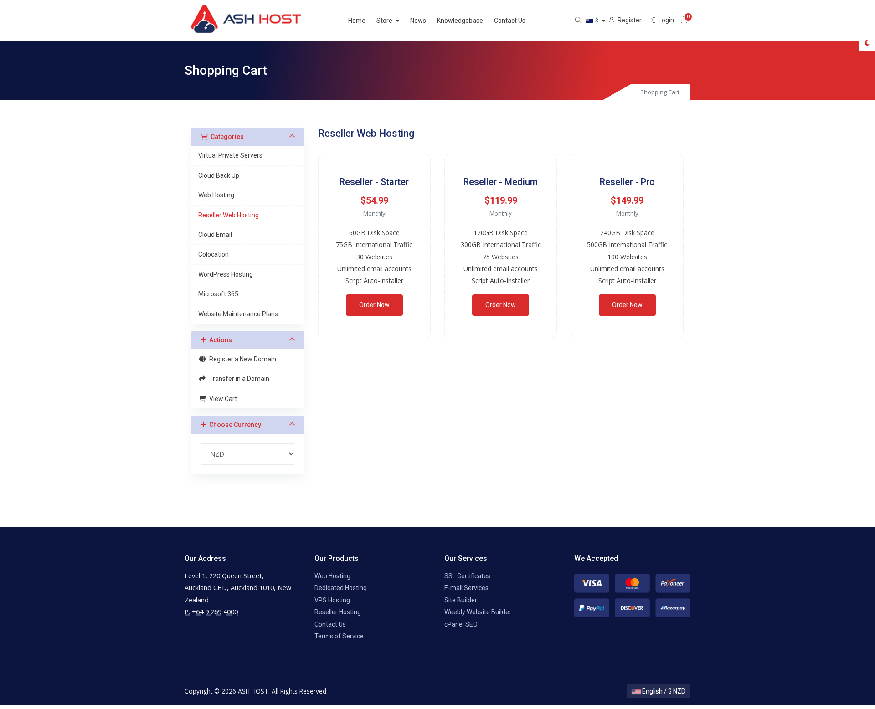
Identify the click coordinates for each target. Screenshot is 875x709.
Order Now (374, 304)
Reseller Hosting (337, 612)
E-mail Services (466, 587)
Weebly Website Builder (477, 612)
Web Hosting (216, 195)
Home (356, 20)
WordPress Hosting (225, 274)
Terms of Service (339, 636)
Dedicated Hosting (340, 587)
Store (385, 20)
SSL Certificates (467, 576)
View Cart (221, 398)
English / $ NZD (663, 691)
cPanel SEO (461, 624)
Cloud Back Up (218, 175)
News (418, 20)
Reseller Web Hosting (228, 215)
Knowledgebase (460, 20)
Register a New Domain (241, 359)
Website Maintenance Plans (238, 314)
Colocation (213, 254)
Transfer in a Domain (237, 378)
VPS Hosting (332, 600)
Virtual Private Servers (230, 155)
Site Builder (460, 600)
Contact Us (509, 20)
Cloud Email (215, 234)
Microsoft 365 (218, 294)
